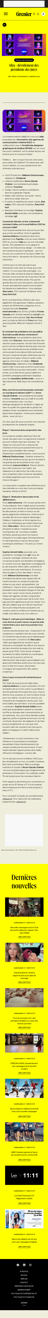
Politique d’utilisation (24, 1297)
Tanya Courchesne (19, 76)
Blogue (24, 1275)
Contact (24, 1282)
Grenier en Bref (24, 1290)
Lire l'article (24, 937)
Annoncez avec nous (24, 1286)
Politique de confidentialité (24, 1293)
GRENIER (24, 1303)
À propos (24, 1271)
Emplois (24, 1279)
